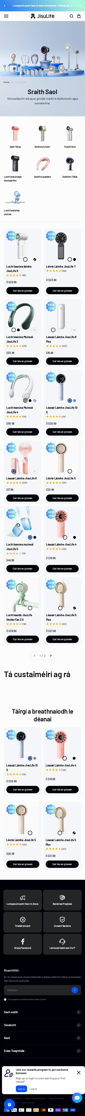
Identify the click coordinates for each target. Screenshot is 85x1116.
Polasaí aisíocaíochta (12, 1098)
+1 (34, 330)
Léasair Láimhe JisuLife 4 (61, 544)
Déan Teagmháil (28, 1102)
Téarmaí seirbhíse (56, 1098)
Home (6, 82)
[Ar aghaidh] (80, 5)
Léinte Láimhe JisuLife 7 (60, 266)
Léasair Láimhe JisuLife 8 (21, 478)
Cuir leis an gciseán (22, 290)
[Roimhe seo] (4, 5)
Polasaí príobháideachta (35, 1098)
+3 (74, 330)
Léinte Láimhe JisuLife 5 (61, 478)
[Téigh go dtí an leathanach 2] (50, 655)
